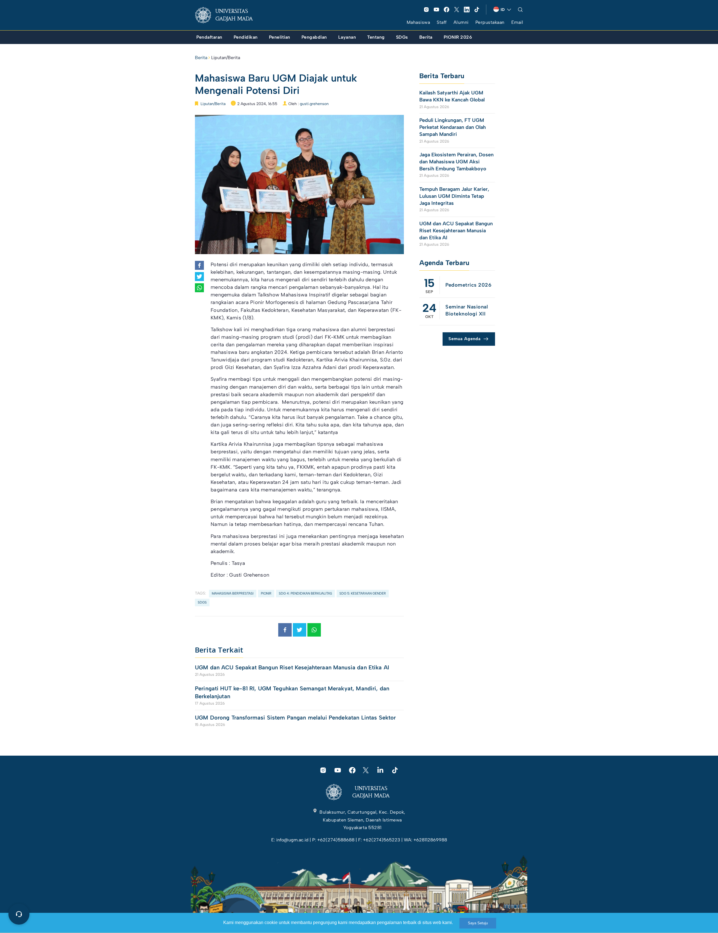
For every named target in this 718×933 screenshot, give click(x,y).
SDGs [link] (202, 602)
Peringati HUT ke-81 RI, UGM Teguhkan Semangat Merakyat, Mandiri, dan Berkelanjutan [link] (292, 692)
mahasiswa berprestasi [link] (233, 593)
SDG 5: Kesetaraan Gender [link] (362, 593)
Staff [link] (442, 22)
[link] (228, 15)
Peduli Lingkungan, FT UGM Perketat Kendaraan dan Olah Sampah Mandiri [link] (452, 127)
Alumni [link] (461, 22)
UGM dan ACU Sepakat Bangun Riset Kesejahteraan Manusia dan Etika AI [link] (292, 667)
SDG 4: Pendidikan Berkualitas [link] (305, 593)
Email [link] (517, 22)
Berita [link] (201, 57)
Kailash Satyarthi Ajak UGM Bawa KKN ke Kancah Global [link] (452, 96)
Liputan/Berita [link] (225, 57)
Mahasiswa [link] (418, 22)
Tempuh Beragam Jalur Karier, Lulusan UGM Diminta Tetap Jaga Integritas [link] (454, 196)
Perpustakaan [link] (490, 22)
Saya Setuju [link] (478, 923)
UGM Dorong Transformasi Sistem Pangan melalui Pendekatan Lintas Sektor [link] (295, 717)
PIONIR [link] (266, 593)
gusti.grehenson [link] (314, 103)
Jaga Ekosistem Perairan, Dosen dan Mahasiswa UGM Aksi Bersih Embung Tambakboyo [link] (456, 162)
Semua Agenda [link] (464, 338)
